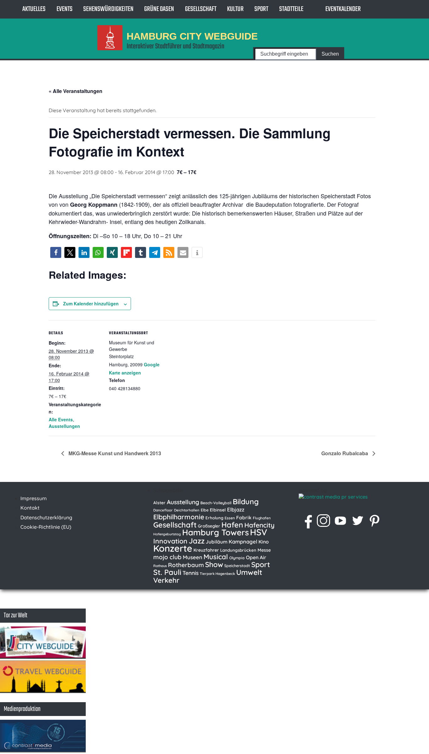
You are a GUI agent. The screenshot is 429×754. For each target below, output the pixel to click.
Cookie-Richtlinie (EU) (45, 527)
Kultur (235, 9)
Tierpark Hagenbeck (217, 573)
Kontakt (30, 508)
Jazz (196, 540)
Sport (261, 9)
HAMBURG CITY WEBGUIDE (192, 35)
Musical (216, 556)
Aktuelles (34, 9)
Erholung (214, 517)
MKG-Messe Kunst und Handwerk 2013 (114, 453)
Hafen (232, 524)
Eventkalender (343, 9)
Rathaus (160, 566)
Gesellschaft (200, 9)
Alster (159, 502)
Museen (192, 557)
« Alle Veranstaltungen (75, 91)
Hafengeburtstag (167, 534)
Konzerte (172, 548)
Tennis (190, 572)
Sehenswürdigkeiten (108, 9)
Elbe (205, 510)
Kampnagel (243, 541)
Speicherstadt (237, 565)
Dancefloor (163, 510)
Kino (263, 541)
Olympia (237, 557)
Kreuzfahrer (206, 550)
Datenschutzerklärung (46, 517)
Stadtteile (291, 9)
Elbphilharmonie (178, 517)
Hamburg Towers (215, 532)
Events (65, 9)
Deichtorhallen (186, 510)
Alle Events (61, 419)
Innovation (170, 541)
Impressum (33, 498)
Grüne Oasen (159, 9)
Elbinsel (218, 509)
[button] (55, 252)
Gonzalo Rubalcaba (345, 453)
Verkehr (166, 580)
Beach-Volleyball (215, 502)
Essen (230, 518)
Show (214, 564)
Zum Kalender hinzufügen (91, 303)
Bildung (246, 501)
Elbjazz (235, 509)
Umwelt (249, 572)
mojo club (167, 557)
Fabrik (244, 517)
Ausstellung (183, 502)
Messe (264, 550)
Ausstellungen (64, 426)
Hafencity (259, 525)
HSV (258, 532)
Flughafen (262, 518)
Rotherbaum (186, 565)
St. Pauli (167, 572)
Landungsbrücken (238, 550)
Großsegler (209, 525)
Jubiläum (216, 541)
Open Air (256, 557)
